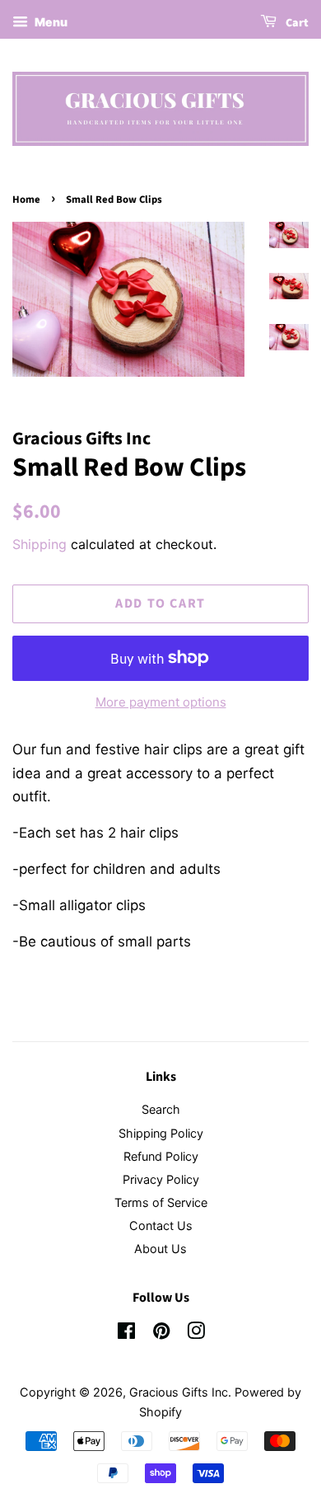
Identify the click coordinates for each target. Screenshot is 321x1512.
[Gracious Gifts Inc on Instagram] (196, 1334)
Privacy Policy (161, 1179)
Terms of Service (160, 1202)
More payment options (160, 702)
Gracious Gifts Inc (178, 1392)
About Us (160, 1249)
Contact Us (161, 1226)
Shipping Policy (161, 1133)
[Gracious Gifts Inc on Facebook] (126, 1334)
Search (161, 1109)
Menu (49, 22)
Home (26, 199)
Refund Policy (160, 1156)
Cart (296, 23)
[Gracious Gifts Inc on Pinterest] (161, 1334)
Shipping (39, 544)
